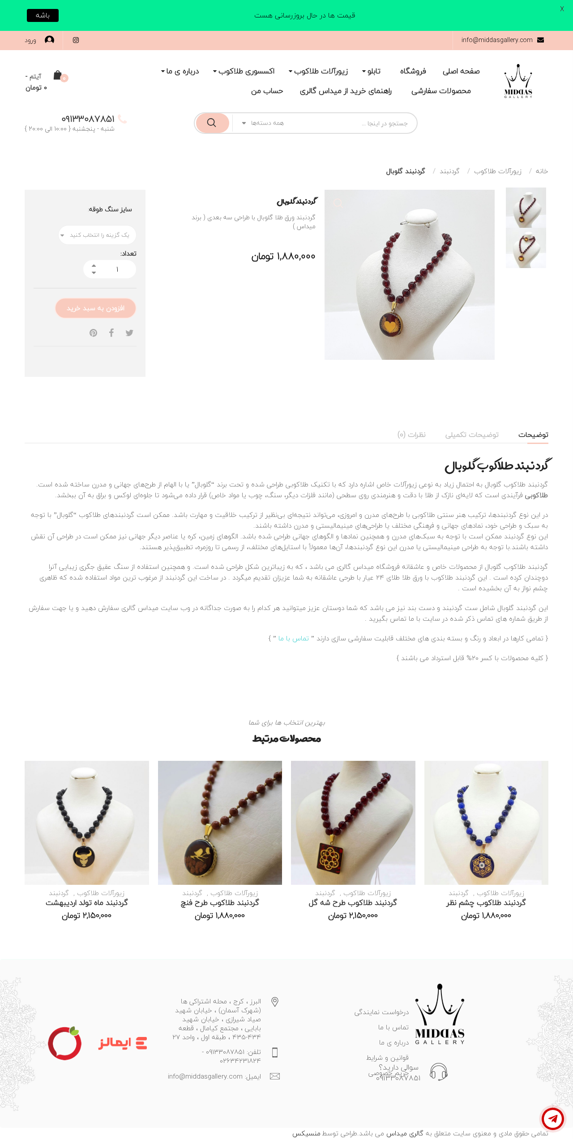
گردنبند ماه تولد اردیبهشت (87, 902)
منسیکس (306, 1133)
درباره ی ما (183, 71)
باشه (43, 15)
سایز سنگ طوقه (110, 209)
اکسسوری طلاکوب (246, 71)
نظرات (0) (412, 434)
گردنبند (450, 171)
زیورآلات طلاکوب (321, 71)
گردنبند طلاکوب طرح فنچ (220, 902)
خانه (542, 171)
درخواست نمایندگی (382, 1012)
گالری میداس (403, 1133)
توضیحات (533, 434)
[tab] (533, 434)
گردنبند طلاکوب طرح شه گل (353, 902)
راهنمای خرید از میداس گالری (346, 90)
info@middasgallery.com (497, 40)
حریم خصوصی (388, 1073)
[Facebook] (111, 333)
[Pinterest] (93, 333)
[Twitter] (129, 333)
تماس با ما (293, 638)
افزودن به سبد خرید (95, 308)
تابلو (374, 71)
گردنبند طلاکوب (526, 566)
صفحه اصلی (461, 71)
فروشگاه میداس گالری (368, 566)
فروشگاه (413, 71)
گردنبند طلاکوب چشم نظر (486, 902)
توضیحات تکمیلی (472, 434)
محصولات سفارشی (441, 90)
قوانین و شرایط (387, 1057)
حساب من (267, 90)
